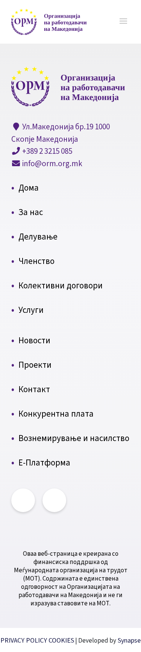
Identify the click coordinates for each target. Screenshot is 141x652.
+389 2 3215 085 (46, 151)
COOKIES (61, 640)
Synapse (128, 640)
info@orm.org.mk (51, 163)
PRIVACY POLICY (24, 640)
